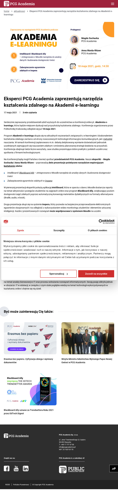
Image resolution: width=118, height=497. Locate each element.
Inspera (48, 180)
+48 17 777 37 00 (67, 444)
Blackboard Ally (26, 172)
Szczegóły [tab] (59, 230)
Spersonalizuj (56, 273)
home (6, 11)
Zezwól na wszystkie (96, 273)
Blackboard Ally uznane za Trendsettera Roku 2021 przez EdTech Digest (29, 412)
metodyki (107, 139)
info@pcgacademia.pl (67, 447)
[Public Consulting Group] (71, 472)
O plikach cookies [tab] (97, 230)
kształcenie (9, 165)
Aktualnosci (19, 11)
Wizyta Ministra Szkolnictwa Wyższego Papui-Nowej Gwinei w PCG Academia (86, 360)
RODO (7, 484)
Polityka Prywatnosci (21, 484)
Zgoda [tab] (20, 230)
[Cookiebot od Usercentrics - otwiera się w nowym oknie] (101, 221)
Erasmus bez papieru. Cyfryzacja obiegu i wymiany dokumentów (28, 360)
